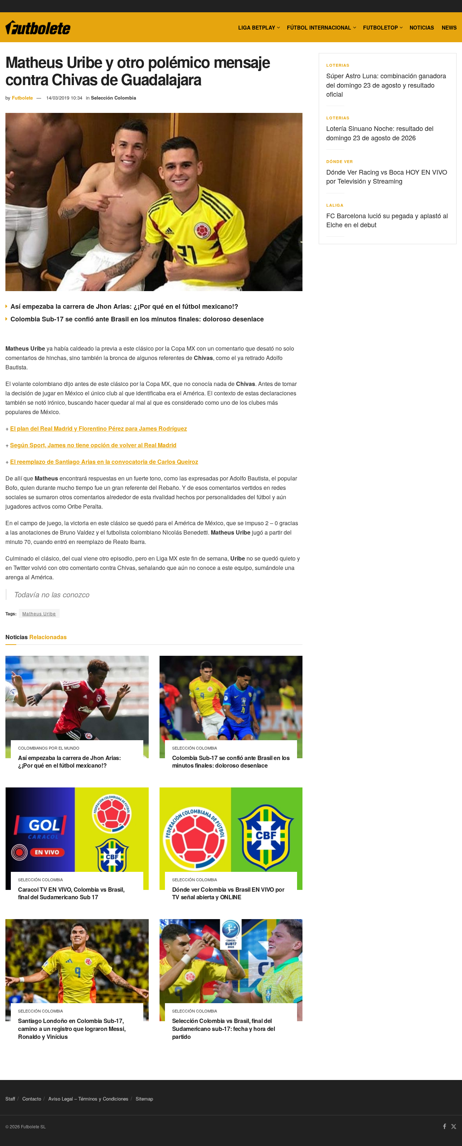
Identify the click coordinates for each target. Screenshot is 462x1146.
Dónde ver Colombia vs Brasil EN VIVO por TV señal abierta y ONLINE (228, 893)
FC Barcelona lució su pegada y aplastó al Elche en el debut (387, 220)
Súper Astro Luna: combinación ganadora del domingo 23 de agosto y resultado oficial (386, 84)
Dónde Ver (339, 161)
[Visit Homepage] (37, 27)
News (449, 27)
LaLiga (335, 205)
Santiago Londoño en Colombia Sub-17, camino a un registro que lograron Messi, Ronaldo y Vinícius (71, 1028)
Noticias (422, 27)
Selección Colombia (113, 97)
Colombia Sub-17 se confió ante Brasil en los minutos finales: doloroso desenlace (137, 319)
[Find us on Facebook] (444, 1127)
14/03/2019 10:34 (64, 97)
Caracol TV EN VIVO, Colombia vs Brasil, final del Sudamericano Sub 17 (71, 893)
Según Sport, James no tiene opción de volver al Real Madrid (93, 445)
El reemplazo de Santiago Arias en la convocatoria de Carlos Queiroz (104, 461)
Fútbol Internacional (319, 27)
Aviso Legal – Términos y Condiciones (88, 1098)
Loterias (337, 65)
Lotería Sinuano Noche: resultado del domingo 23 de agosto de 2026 (379, 132)
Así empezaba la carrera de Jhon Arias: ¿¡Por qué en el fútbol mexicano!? (124, 306)
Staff (10, 1098)
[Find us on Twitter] (454, 1127)
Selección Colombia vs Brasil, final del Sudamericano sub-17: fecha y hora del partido (223, 1028)
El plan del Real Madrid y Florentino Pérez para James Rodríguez (98, 428)
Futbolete (22, 97)
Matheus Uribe (39, 613)
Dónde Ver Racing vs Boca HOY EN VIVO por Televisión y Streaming (386, 176)
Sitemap (144, 1098)
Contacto (31, 1098)
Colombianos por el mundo (48, 748)
